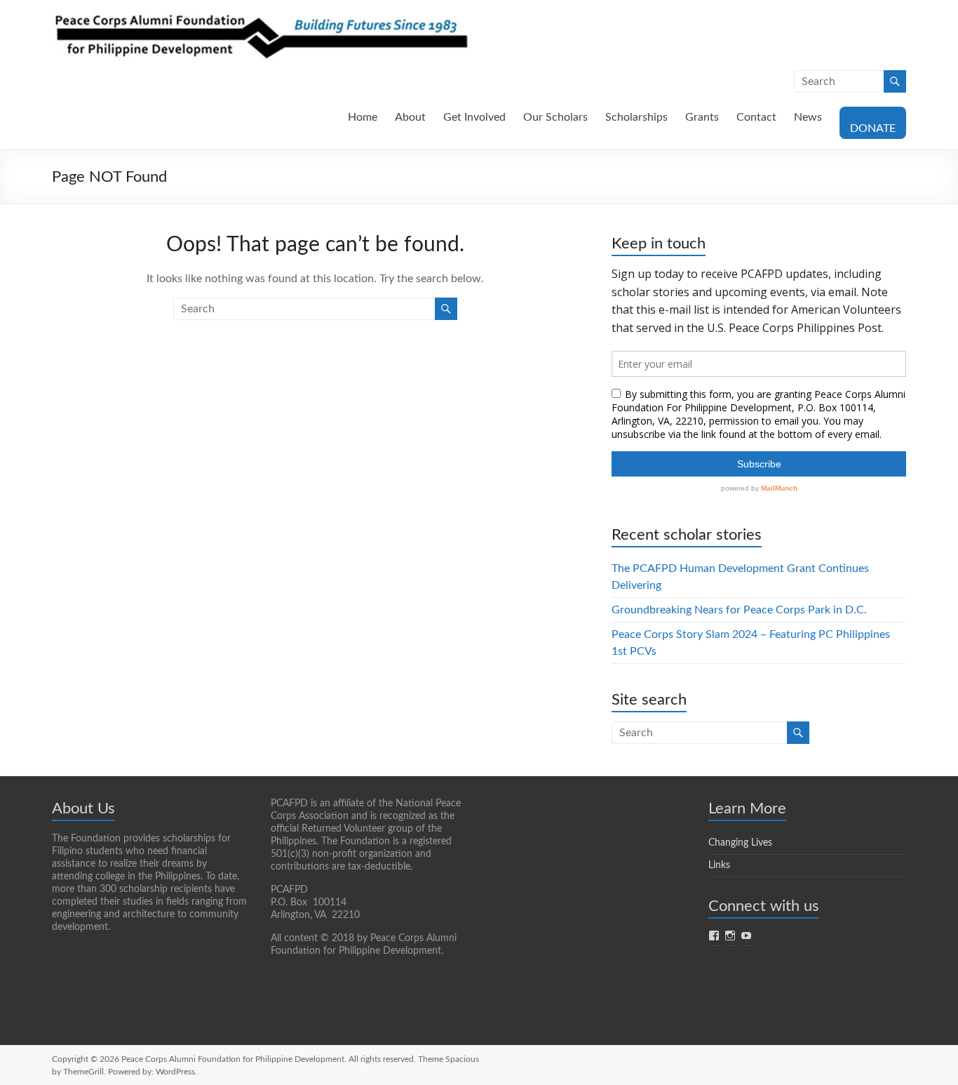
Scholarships (636, 117)
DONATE (873, 128)
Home (362, 117)
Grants (702, 117)
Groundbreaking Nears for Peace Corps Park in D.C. (739, 609)
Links (719, 865)
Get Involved (474, 117)
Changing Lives (740, 843)
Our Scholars (555, 117)
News (808, 117)
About (410, 117)
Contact (756, 117)
